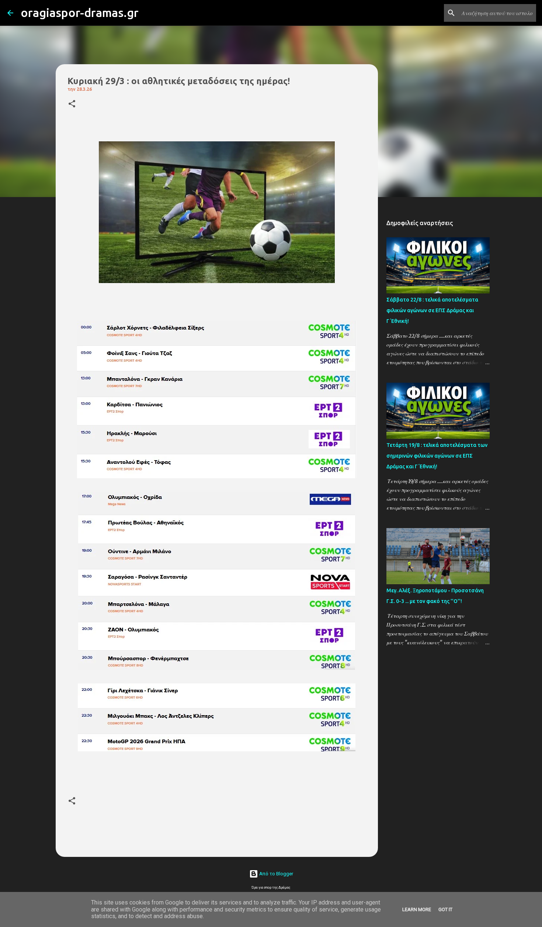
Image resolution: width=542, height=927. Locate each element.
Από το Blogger (275, 873)
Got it (445, 909)
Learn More (416, 909)
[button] (71, 104)
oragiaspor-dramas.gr (80, 12)
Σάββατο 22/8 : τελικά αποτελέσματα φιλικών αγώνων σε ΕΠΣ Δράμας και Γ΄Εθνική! (432, 310)
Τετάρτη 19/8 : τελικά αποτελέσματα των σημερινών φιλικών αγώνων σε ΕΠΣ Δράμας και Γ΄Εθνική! (436, 455)
